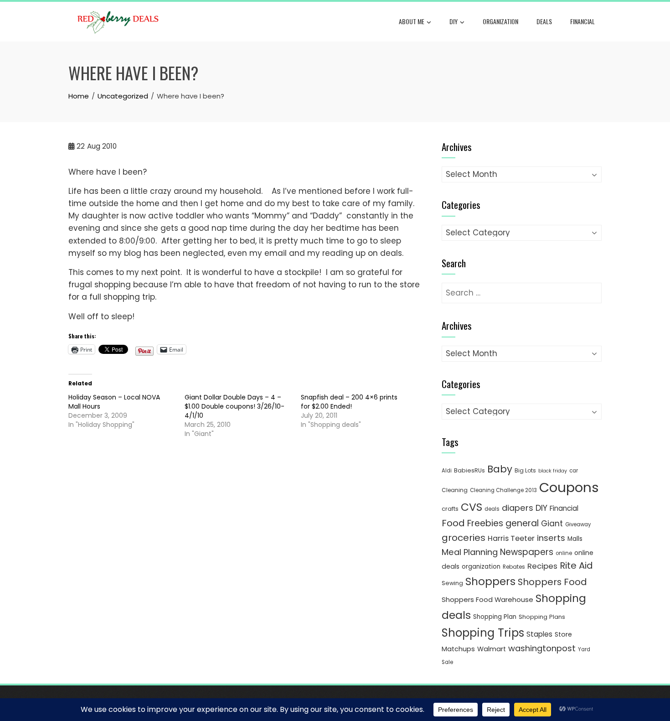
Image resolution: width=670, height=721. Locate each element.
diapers (517, 508)
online (564, 553)
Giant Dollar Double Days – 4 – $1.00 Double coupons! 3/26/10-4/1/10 (234, 406)
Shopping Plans (542, 616)
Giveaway (578, 524)
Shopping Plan (494, 616)
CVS (471, 506)
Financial (582, 21)
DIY (453, 21)
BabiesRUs (469, 470)
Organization (500, 21)
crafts (450, 509)
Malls (574, 538)
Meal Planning (470, 552)
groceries (463, 537)
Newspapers (526, 552)
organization (481, 566)
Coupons (569, 487)
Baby (499, 469)
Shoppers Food (552, 582)
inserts (551, 538)
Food (453, 523)
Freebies (485, 523)
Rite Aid (576, 565)
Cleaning (455, 490)
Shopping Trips (483, 633)
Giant (552, 523)
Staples (539, 634)
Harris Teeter (511, 538)
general (522, 523)
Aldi (447, 470)
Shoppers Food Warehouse (487, 599)
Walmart (491, 649)
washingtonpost (542, 648)
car (573, 470)
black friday (552, 470)
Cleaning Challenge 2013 (503, 490)
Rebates (514, 567)
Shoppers (490, 581)
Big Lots (525, 470)
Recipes (542, 565)
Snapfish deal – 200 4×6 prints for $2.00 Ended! (349, 402)
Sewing (452, 583)
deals (544, 21)
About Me (411, 21)
